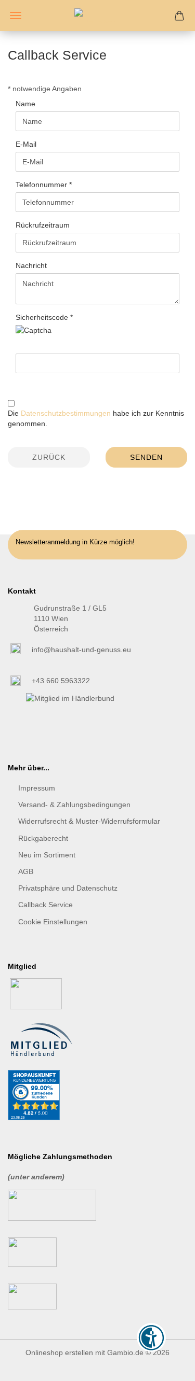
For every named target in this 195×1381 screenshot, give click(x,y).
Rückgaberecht (43, 838)
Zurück (49, 457)
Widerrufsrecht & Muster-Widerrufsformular (89, 821)
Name (25, 104)
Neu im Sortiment (46, 855)
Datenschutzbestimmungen (66, 413)
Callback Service (45, 904)
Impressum (36, 788)
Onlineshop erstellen (59, 1352)
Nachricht (31, 265)
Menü (15, 15)
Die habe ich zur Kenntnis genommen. (96, 418)
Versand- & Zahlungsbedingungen (74, 804)
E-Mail (26, 144)
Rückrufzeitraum (43, 225)
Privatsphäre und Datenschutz (68, 888)
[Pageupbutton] (166, 1365)
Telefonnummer (42, 184)
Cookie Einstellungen (52, 922)
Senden (146, 457)
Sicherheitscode (43, 317)
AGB (25, 871)
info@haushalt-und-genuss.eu (81, 649)
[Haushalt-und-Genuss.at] (98, 15)
